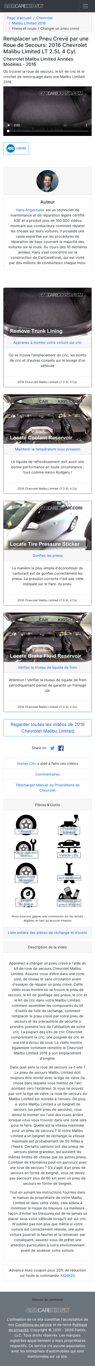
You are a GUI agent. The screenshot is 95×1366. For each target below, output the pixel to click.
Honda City (26, 763)
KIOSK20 (68, 1275)
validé (20, 148)
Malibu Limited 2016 (29, 23)
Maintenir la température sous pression (47, 449)
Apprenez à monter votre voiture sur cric (47, 342)
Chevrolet (44, 18)
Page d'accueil (19, 18)
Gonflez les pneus (48, 555)
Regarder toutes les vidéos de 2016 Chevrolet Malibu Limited (48, 728)
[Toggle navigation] (85, 6)
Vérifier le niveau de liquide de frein (47, 667)
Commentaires (47, 774)
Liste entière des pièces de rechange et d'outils (47, 932)
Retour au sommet (47, 1299)
